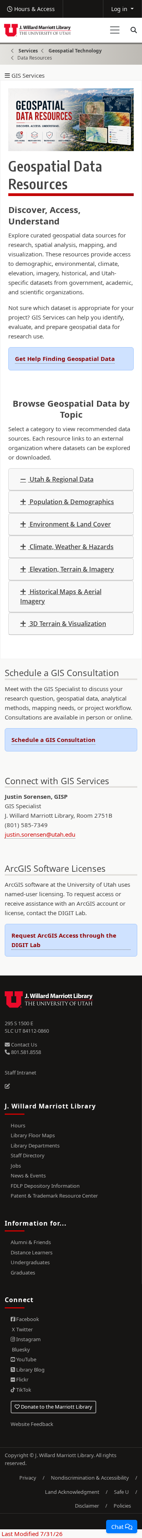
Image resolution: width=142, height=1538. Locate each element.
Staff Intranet (20, 1072)
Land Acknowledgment (72, 1491)
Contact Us (23, 1044)
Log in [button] (120, 9)
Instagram (28, 1339)
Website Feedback (32, 1424)
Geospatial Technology (75, 50)
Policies (122, 1505)
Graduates (23, 1272)
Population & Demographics (71, 501)
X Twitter (22, 1329)
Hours (18, 1125)
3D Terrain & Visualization (67, 623)
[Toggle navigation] (114, 29)
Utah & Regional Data (60, 479)
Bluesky (20, 1349)
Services (28, 50)
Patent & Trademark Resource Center (54, 1195)
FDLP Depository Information (45, 1185)
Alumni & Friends (31, 1242)
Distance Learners (31, 1252)
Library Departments (35, 1145)
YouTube (25, 1359)
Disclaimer (87, 1505)
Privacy (27, 1477)
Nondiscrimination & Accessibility (90, 1477)
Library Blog (30, 1369)
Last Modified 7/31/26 (31, 1534)
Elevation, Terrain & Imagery (71, 569)
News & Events (28, 1175)
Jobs (16, 1165)
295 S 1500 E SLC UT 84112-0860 (27, 1027)
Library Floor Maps (33, 1135)
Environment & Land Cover (69, 524)
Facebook (27, 1319)
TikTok (23, 1389)
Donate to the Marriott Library (56, 1406)
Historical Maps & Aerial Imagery (60, 596)
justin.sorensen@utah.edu (40, 834)
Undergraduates (30, 1262)
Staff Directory (28, 1155)
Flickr (21, 1379)
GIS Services (27, 75)
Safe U (121, 1491)
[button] (121, 1526)
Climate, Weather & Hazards (71, 546)
